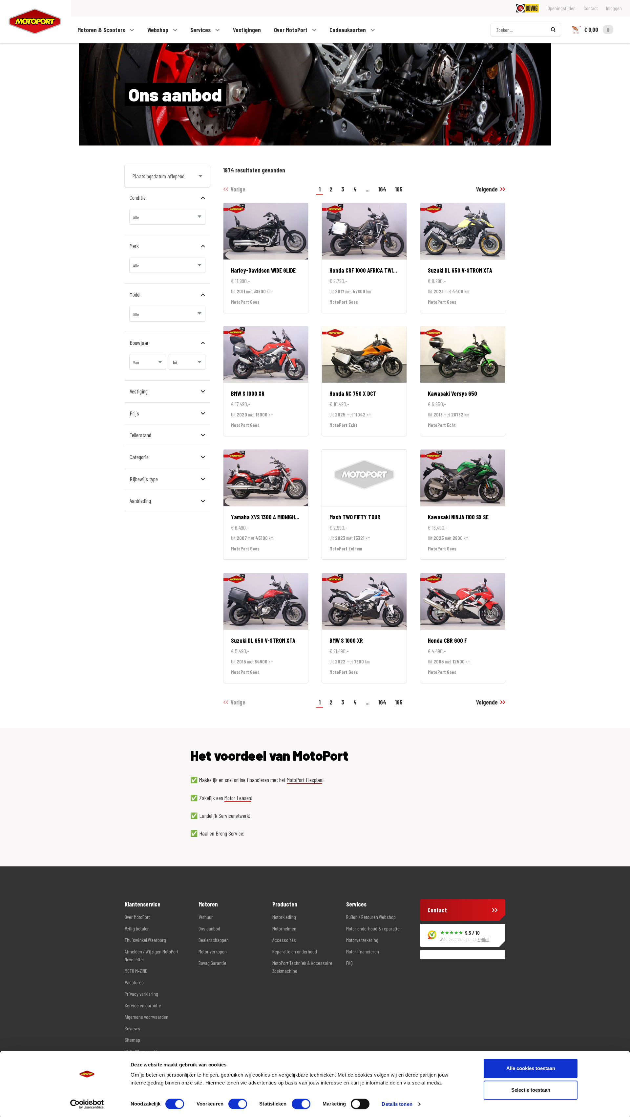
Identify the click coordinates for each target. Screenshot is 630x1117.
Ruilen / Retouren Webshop (371, 917)
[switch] (237, 1104)
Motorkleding (284, 917)
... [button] (367, 189)
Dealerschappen (214, 940)
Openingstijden (562, 8)
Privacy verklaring (141, 994)
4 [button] (355, 189)
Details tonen (397, 1104)
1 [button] (320, 189)
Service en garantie (143, 1005)
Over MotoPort (291, 30)
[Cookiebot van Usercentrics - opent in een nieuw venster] (87, 1104)
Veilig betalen (137, 928)
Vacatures (134, 982)
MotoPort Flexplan (304, 779)
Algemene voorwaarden (146, 1017)
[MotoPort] (30, 21)
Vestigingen (247, 30)
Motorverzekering (362, 940)
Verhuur (206, 917)
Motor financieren (362, 951)
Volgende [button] (487, 189)
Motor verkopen (213, 951)
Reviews (132, 1028)
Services (201, 30)
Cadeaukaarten (348, 30)
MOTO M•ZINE (136, 971)
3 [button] (342, 189)
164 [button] (382, 189)
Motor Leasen (237, 797)
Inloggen (614, 8)
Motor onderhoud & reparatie (373, 928)
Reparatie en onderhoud (294, 951)
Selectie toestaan (530, 1090)
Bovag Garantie (212, 963)
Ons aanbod (209, 928)
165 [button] (399, 189)
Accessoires (284, 940)
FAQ (349, 963)
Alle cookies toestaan (530, 1068)
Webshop (158, 30)
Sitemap (132, 1040)
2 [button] (330, 189)
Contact (591, 8)
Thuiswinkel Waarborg (145, 940)
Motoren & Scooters (101, 30)
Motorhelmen (284, 928)
